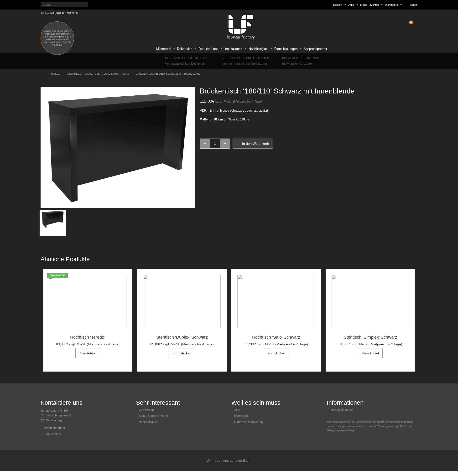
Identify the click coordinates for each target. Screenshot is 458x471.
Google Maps (52, 434)
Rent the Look (208, 49)
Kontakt (337, 4)
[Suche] (94, 4)
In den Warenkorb (255, 143)
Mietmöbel (163, 49)
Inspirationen (233, 49)
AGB (237, 410)
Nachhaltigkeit (258, 49)
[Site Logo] (241, 27)
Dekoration (184, 49)
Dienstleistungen (285, 49)
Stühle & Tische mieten (154, 416)
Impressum (241, 416)
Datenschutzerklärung (248, 422)
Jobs (351, 4)
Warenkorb (391, 4)
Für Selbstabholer (341, 410)
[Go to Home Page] (42, 74)
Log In (413, 4)
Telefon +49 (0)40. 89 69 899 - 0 (59, 13)
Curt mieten (146, 410)
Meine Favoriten (369, 4)
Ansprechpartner (315, 49)
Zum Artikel (87, 353)
